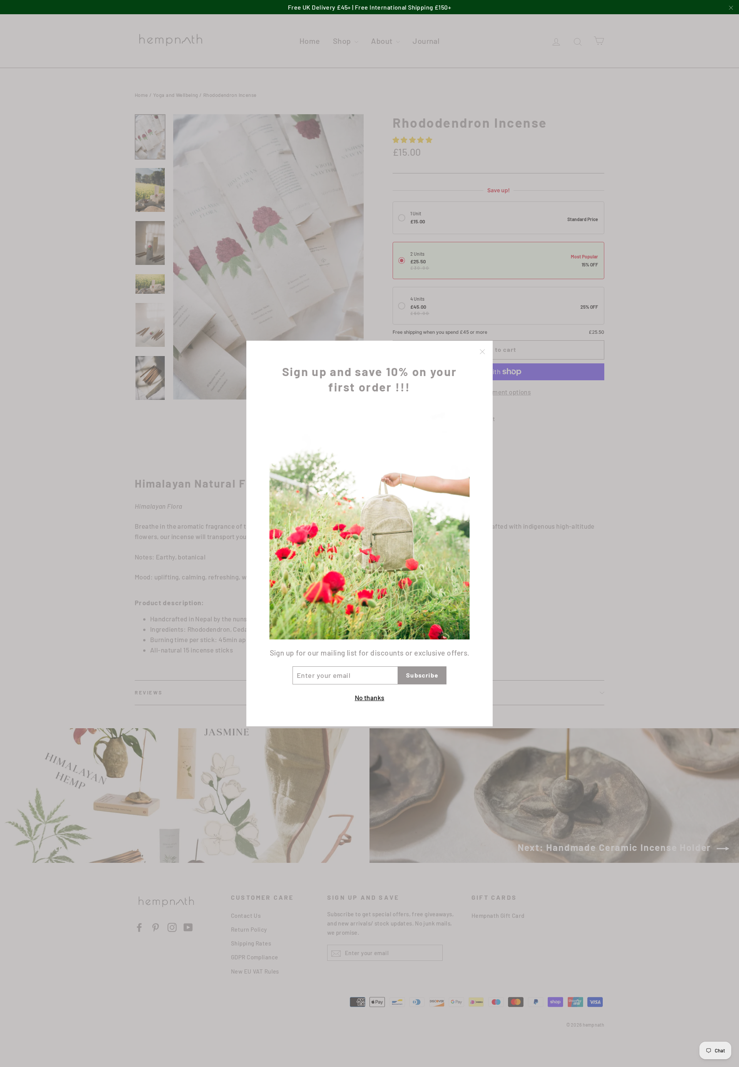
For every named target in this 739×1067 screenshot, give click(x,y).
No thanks (370, 697)
